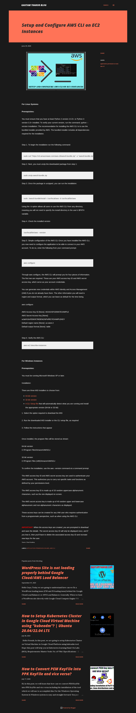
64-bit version (31, 396)
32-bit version (31, 400)
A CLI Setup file (31, 404)
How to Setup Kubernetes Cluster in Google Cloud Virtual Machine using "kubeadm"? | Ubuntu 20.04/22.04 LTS (52, 623)
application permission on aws (109, 64)
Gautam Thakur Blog (33, 5)
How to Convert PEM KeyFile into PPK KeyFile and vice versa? (51, 671)
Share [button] (102, 53)
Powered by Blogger (69, 708)
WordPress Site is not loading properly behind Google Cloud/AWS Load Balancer (48, 572)
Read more (79, 604)
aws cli (102, 66)
